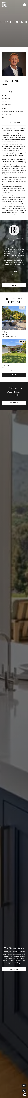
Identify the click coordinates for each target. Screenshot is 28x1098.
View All (14, 285)
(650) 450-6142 (6, 98)
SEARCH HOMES (14, 403)
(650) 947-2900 (6, 105)
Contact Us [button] (14, 969)
